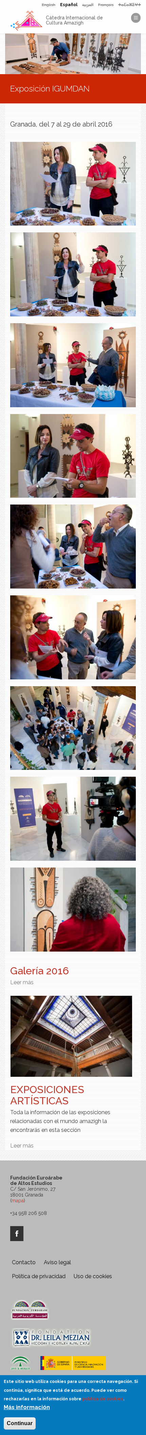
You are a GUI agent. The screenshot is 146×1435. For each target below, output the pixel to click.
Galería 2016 (39, 971)
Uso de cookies (93, 1276)
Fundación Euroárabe (30, 1310)
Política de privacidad (39, 1276)
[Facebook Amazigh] (16, 1233)
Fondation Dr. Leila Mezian (51, 1338)
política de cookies (103, 1399)
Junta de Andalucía (20, 1366)
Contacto (24, 1262)
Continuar (20, 1423)
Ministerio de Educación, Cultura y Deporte (73, 1366)
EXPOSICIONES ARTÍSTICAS (47, 1095)
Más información (27, 1407)
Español (68, 4)
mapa (18, 1200)
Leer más (22, 982)
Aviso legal (57, 1262)
